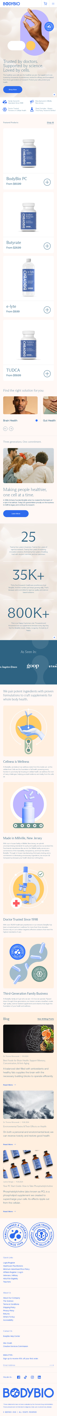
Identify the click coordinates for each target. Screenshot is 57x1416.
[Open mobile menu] (53, 3)
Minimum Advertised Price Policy (16, 1269)
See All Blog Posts (46, 1019)
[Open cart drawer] (45, 3)
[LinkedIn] (39, 1377)
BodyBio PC (16, 178)
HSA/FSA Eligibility (10, 1279)
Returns (6, 1314)
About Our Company (11, 1298)
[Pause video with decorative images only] (54, 94)
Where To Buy (9, 1317)
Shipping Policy (9, 1307)
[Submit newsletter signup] (51, 1365)
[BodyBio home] (20, 3)
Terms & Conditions (11, 1304)
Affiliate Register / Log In (13, 1272)
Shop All (50, 122)
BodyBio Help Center (11, 1336)
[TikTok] (25, 1377)
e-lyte (11, 306)
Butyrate (13, 242)
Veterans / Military (10, 1275)
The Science (8, 1301)
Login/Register (9, 1263)
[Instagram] (32, 1377)
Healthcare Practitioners (13, 1266)
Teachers (7, 1282)
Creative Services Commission (15, 1346)
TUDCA (13, 370)
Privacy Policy (8, 1311)
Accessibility (8, 1320)
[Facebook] (18, 1377)
